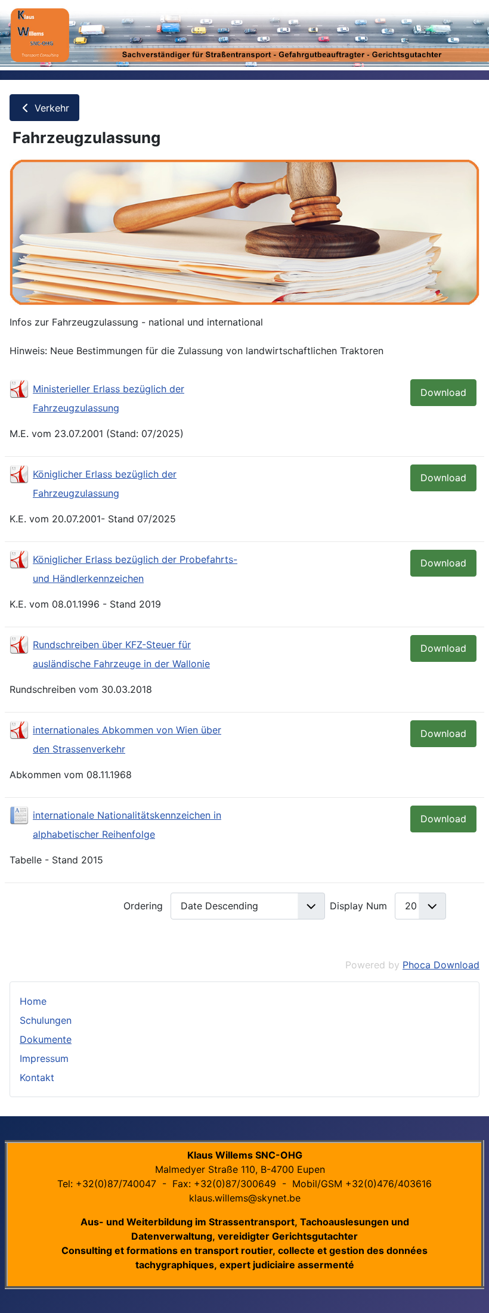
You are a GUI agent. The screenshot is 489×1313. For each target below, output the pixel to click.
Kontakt (37, 1077)
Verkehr (50, 108)
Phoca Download (441, 965)
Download (443, 392)
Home (33, 1001)
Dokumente (46, 1039)
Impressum (44, 1058)
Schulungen (46, 1020)
